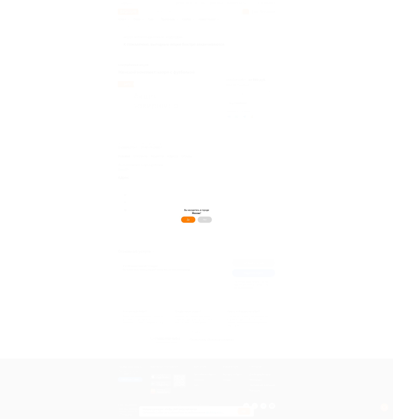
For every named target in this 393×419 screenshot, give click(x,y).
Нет (205, 219)
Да (188, 219)
